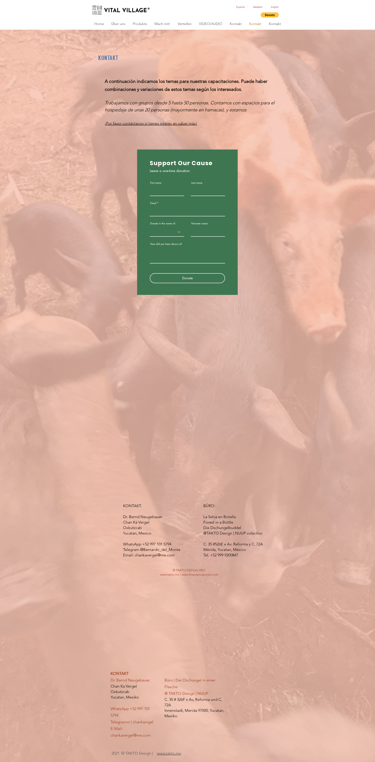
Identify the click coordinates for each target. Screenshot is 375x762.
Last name (196, 183)
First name (155, 183)
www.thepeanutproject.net (200, 574)
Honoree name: (199, 223)
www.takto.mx (169, 574)
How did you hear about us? (166, 244)
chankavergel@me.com (155, 555)
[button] (270, 14)
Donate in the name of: (163, 223)
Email (153, 203)
